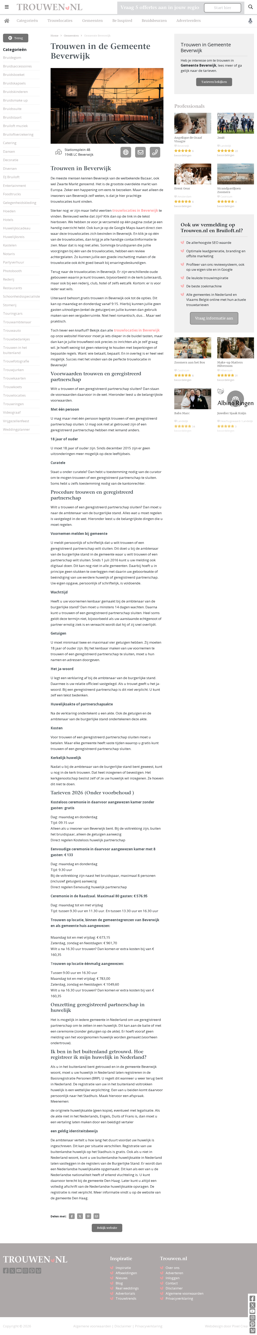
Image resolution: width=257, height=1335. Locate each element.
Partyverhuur (13, 262)
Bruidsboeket (13, 74)
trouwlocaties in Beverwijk (135, 210)
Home (54, 35)
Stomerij (9, 305)
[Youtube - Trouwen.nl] (252, 1311)
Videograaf (12, 412)
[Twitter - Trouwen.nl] (252, 1305)
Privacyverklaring (179, 1298)
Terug (18, 38)
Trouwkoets (12, 387)
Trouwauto (12, 330)
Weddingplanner (16, 429)
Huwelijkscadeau (17, 228)
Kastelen (9, 245)
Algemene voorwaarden (184, 1293)
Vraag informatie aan (214, 318)
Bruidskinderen (15, 91)
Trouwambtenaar (17, 322)
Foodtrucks (12, 194)
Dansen (9, 151)
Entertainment (14, 185)
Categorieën (27, 20)
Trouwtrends (126, 1298)
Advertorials (125, 1293)
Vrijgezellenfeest (16, 421)
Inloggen (172, 1278)
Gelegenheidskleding (19, 202)
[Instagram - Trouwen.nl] (252, 1318)
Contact (172, 1283)
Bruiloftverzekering (18, 134)
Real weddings (127, 1288)
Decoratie (10, 160)
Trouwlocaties (60, 20)
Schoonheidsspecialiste (21, 296)
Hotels (8, 219)
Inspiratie (123, 1267)
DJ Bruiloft (11, 177)
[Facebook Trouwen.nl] (252, 1298)
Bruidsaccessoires (17, 66)
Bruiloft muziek (15, 125)
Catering (9, 142)
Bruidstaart (12, 117)
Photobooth (12, 271)
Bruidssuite (12, 108)
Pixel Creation (243, 1326)
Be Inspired (122, 20)
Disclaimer (174, 1288)
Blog (119, 1283)
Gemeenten (92, 20)
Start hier (222, 8)
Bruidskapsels (14, 83)
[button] (7, 7)
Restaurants (12, 288)
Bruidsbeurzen (154, 20)
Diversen (10, 168)
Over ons (172, 1267)
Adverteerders (188, 20)
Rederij (8, 279)
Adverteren (174, 1273)
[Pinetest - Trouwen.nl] (252, 1324)
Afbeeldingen (126, 1273)
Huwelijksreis (13, 236)
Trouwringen (13, 404)
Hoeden (9, 211)
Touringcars (12, 313)
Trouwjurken (13, 369)
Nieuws (121, 1278)
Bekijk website (107, 1228)
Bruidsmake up (15, 100)
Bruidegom (12, 57)
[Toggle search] (250, 7)
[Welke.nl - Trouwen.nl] (252, 1330)
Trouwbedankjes (16, 339)
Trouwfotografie (16, 361)
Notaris (9, 253)
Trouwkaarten (14, 378)
